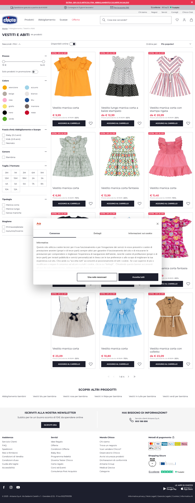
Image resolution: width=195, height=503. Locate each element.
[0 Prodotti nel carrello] (190, 22)
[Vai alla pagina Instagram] (11, 487)
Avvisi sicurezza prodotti (112, 456)
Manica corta (12, 205)
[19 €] (3, 61)
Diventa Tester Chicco (62, 460)
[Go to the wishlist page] (177, 20)
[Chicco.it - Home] (9, 20)
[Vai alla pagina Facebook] (4, 487)
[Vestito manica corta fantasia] (122, 158)
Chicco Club (187, 12)
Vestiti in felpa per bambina (108, 396)
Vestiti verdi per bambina (175, 396)
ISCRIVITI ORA (50, 425)
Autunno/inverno (14, 231)
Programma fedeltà (61, 456)
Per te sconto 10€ (121, 7)
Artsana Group (107, 464)
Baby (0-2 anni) (13, 135)
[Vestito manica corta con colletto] (170, 319)
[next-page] (127, 376)
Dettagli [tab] (97, 233)
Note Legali (151, 496)
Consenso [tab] (55, 233)
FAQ (4, 445)
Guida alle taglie (10, 464)
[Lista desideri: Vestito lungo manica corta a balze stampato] (139, 123)
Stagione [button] (7, 221)
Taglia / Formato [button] (10, 166)
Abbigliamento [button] (46, 19)
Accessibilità (8, 467)
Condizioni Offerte (60, 449)
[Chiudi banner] (158, 224)
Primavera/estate (14, 227)
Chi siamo (142, 12)
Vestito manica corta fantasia (120, 188)
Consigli (174, 12)
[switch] (73, 44)
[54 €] (43, 61)
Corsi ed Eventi (58, 467)
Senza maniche (13, 213)
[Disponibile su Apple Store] (187, 488)
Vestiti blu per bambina (44, 396)
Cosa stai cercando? (117, 20)
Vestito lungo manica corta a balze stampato (119, 109)
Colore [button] (5, 80)
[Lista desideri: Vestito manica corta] (91, 123)
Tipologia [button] (7, 199)
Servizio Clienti (9, 441)
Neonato (10, 143)
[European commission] (167, 463)
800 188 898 (141, 421)
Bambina (10, 157)
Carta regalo (57, 464)
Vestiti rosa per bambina (75, 396)
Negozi (154, 12)
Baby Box (56, 453)
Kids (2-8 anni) (13, 139)
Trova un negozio (108, 445)
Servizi (164, 12)
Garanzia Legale (164, 496)
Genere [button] (6, 151)
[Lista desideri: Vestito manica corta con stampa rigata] (188, 123)
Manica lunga (13, 209)
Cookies (175, 496)
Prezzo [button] (5, 56)
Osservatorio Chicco (110, 453)
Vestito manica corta (66, 107)
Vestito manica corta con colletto (166, 350)
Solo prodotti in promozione (16, 71)
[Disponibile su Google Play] (170, 488)
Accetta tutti (138, 277)
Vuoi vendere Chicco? (110, 449)
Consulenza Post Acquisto (64, 471)
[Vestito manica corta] (73, 78)
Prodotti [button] (29, 19)
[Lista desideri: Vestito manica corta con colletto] (188, 364)
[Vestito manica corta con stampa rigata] (170, 78)
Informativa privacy (136, 496)
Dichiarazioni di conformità (113, 460)
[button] (26, 44)
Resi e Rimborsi (10, 453)
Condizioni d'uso (10, 460)
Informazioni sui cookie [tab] (140, 233)
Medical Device (107, 467)
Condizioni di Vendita (12, 456)
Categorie (104, 471)
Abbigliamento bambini (14, 396)
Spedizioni (7, 449)
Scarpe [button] (64, 19)
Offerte (54, 445)
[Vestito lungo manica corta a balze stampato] (122, 78)
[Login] (184, 20)
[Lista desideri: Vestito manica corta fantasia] (139, 204)
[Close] (192, 2)
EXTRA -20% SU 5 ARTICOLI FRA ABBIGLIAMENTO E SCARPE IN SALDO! (97, 2)
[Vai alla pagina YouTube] (18, 487)
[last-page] (134, 376)
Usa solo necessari (97, 277)
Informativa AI (186, 496)
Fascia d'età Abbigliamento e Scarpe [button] (21, 129)
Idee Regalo (57, 441)
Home (5, 28)
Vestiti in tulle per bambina (142, 396)
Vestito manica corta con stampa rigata (166, 109)
